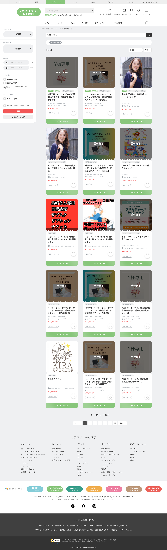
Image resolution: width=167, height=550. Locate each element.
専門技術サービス (59, 451)
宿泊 (132, 457)
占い (103, 457)
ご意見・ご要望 (65, 530)
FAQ (121, 530)
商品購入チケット (55, 379)
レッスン (56, 444)
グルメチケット (83, 449)
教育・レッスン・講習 (61, 460)
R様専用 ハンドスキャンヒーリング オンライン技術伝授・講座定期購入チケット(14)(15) (99, 310)
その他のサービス (108, 475)
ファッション (26, 460)
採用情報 (114, 530)
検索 (18, 111)
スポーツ (24, 463)
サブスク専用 (12, 99)
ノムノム (128, 530)
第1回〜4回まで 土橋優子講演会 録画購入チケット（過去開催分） (61, 168)
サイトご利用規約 (96, 526)
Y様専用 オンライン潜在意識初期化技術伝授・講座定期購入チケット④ (136, 310)
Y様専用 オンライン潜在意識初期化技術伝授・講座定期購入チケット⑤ (62, 97)
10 (115, 423)
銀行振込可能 (12, 79)
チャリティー (26, 466)
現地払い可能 (12, 83)
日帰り (133, 454)
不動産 (103, 469)
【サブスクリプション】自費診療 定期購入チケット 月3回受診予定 (62, 239)
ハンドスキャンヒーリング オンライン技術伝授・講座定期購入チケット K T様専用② (98, 381)
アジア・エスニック (85, 472)
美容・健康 (56, 449)
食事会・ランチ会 (28, 472)
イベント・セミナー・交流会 (33, 454)
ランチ (80, 454)
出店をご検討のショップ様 (83, 530)
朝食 (79, 451)
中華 (79, 466)
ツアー (133, 449)
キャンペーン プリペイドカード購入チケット (135, 238)
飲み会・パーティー (29, 457)
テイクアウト (82, 463)
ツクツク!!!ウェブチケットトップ (51, 29)
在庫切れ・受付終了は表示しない (18, 105)
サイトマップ (44, 526)
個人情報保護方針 (57, 526)
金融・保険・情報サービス (112, 472)
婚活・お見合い (27, 469)
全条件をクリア (18, 117)
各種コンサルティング (110, 454)
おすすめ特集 (117, 23)
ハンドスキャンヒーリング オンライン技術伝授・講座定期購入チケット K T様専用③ (61, 310)
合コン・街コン (27, 449)
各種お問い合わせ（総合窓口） (116, 526)
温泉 (132, 460)
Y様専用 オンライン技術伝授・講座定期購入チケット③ (136, 380)
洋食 (79, 475)
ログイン (54, 15)
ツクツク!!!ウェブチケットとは (46, 530)
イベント (25, 444)
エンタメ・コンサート (30, 451)
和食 (79, 469)
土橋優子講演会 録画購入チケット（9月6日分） (135, 95)
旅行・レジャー (138, 444)
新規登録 (48, 15)
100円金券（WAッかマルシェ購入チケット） (135, 166)
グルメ (80, 444)
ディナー (81, 460)
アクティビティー (137, 451)
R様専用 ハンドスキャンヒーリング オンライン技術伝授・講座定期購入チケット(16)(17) (99, 168)
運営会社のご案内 (101, 530)
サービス (105, 444)
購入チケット (55, 42)
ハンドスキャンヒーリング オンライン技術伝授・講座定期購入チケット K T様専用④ (98, 97)
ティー (80, 457)
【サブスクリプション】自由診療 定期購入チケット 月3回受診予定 (99, 239)
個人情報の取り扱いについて (77, 526)
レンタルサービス (108, 460)
